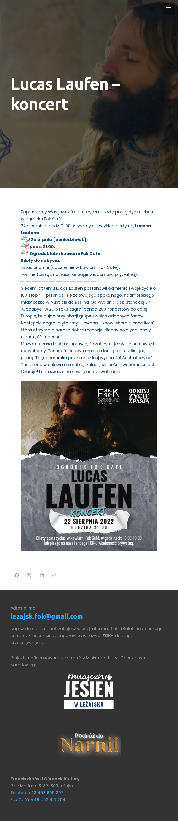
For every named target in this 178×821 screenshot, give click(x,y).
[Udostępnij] (16, 575)
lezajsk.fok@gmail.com (46, 616)
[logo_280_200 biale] (89, 691)
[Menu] (169, 9)
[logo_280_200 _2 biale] (89, 744)
